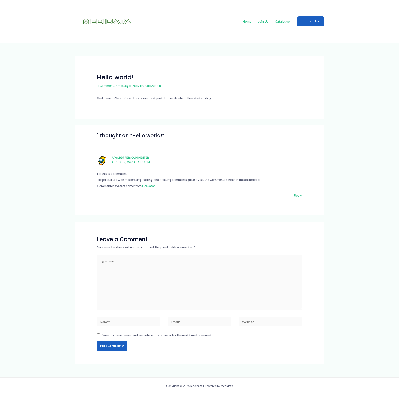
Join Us (263, 21)
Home (246, 21)
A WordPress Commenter (130, 157)
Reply (298, 195)
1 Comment (105, 86)
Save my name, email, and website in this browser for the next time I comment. (157, 335)
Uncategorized (127, 86)
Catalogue (282, 21)
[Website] (270, 322)
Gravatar (148, 186)
